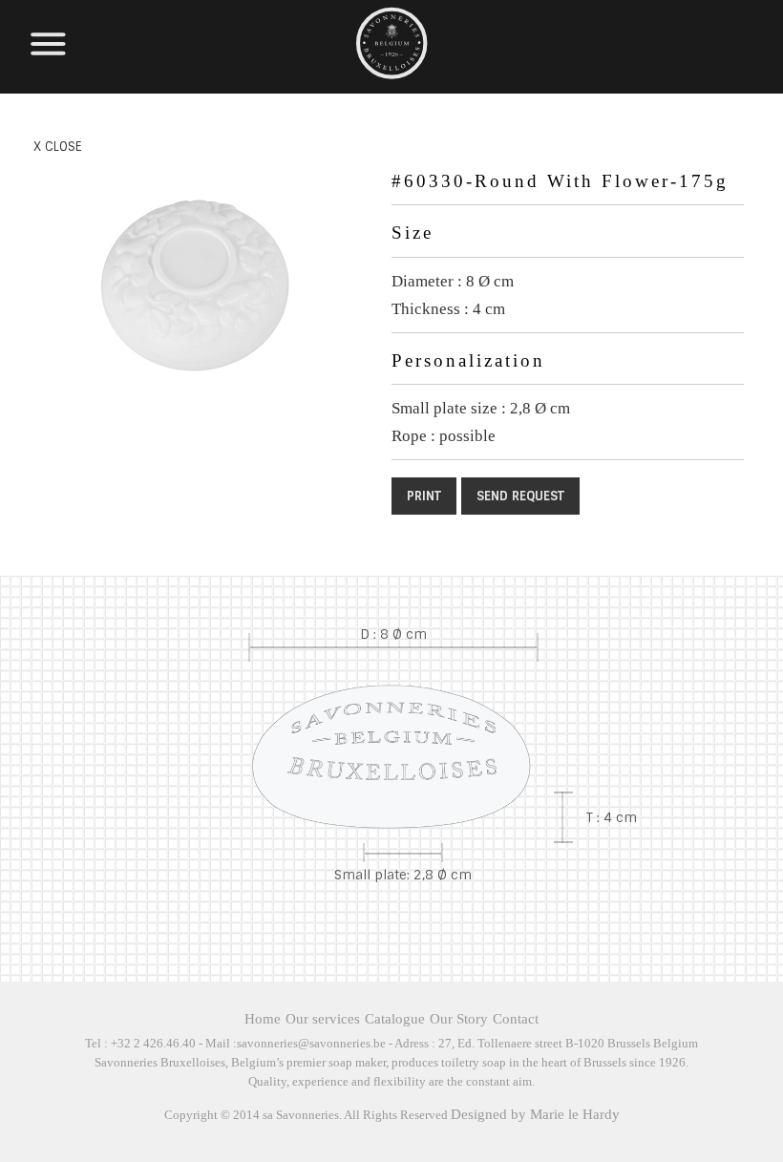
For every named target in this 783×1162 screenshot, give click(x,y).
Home (262, 1018)
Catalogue (395, 1018)
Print (424, 496)
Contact (516, 1018)
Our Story (459, 1018)
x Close (57, 147)
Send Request (520, 496)
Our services (323, 1018)
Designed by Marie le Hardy (535, 1114)
